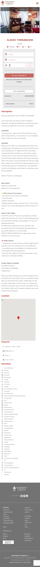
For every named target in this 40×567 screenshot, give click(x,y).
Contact (26, 520)
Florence (5, 526)
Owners (4, 538)
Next (38, 20)
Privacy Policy (27, 533)
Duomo (5, 514)
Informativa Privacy (28, 538)
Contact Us (7, 96)
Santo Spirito (6, 509)
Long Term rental (29, 509)
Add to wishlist (10, 103)
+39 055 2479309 (29, 96)
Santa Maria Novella (7, 512)
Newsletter (27, 518)
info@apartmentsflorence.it (15, 562)
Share (31, 103)
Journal (26, 526)
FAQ (26, 524)
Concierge (27, 512)
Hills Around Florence (8, 520)
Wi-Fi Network (28, 516)
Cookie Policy (27, 536)
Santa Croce (6, 516)
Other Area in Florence (8, 522)
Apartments (27, 507)
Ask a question (19, 91)
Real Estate (5, 536)
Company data (27, 540)
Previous (2, 20)
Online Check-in (28, 522)
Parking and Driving (7, 530)
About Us (5, 533)
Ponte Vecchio (6, 518)
